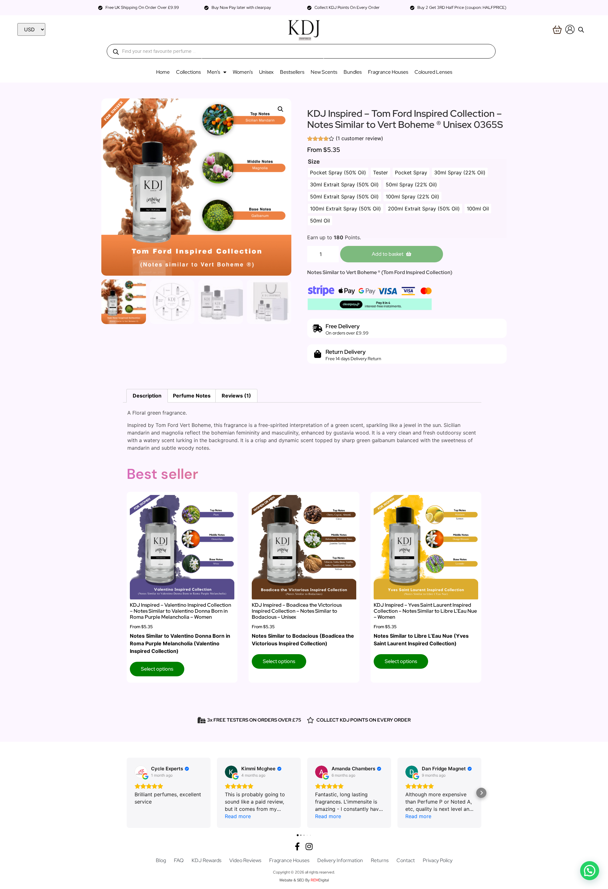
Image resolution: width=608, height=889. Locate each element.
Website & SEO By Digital (304, 880)
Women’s (243, 72)
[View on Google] (141, 772)
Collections (188, 72)
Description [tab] (147, 395)
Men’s (213, 72)
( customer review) (359, 138)
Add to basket (387, 254)
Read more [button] (238, 816)
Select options (157, 669)
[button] (280, 109)
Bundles (353, 72)
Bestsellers (292, 72)
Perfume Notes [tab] (192, 395)
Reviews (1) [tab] (236, 395)
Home (163, 72)
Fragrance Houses (388, 72)
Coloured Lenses (433, 72)
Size (314, 162)
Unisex (266, 72)
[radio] (338, 172)
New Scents (324, 72)
